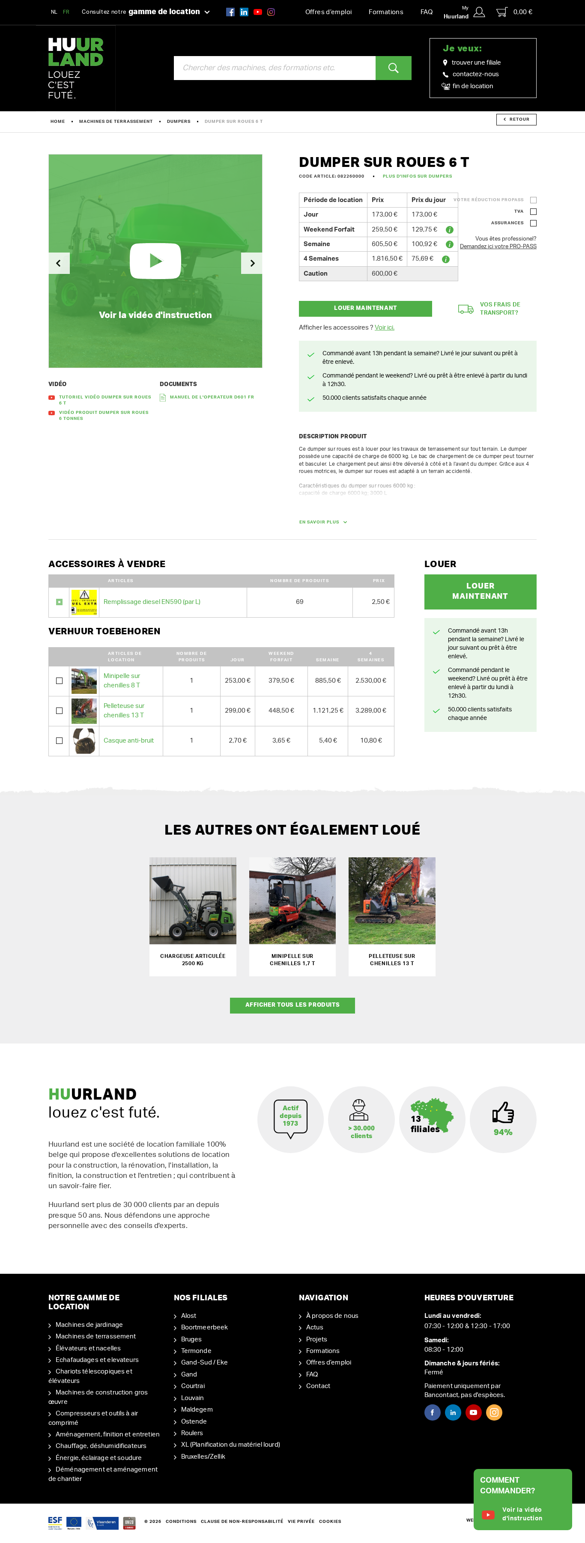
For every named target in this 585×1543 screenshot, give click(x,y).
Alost (189, 1316)
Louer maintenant (365, 308)
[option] (155, 261)
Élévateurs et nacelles (88, 1348)
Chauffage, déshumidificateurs (101, 1446)
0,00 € (522, 12)
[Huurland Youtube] (258, 11)
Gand (189, 1374)
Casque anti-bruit (129, 740)
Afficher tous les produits (292, 1005)
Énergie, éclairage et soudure (99, 1458)
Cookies (330, 1521)
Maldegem (197, 1409)
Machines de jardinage (89, 1325)
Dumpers (179, 121)
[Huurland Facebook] (230, 11)
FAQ (427, 12)
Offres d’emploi (328, 12)
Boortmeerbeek (204, 1327)
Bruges (191, 1339)
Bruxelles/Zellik (203, 1457)
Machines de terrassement (116, 121)
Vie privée (301, 1521)
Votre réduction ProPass (489, 200)
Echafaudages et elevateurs (97, 1360)
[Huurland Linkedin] (453, 1412)
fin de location (472, 86)
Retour (520, 119)
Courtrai (193, 1386)
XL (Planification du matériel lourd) (230, 1445)
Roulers (192, 1433)
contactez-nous (476, 74)
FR (66, 12)
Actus (314, 1327)
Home (58, 121)
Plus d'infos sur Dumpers (417, 176)
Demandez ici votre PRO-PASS (498, 247)
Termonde (196, 1351)
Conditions (181, 1521)
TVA (519, 211)
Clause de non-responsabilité (242, 1521)
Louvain (192, 1398)
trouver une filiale (476, 62)
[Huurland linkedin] (244, 11)
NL (54, 12)
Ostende (194, 1421)
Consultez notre (141, 12)
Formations (386, 12)
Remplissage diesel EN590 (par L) (152, 602)
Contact (318, 1386)
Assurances (507, 223)
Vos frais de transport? (500, 309)
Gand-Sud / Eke (204, 1362)
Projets (316, 1339)
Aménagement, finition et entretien (108, 1434)
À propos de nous (332, 1316)
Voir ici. (384, 327)
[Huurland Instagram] (271, 11)
